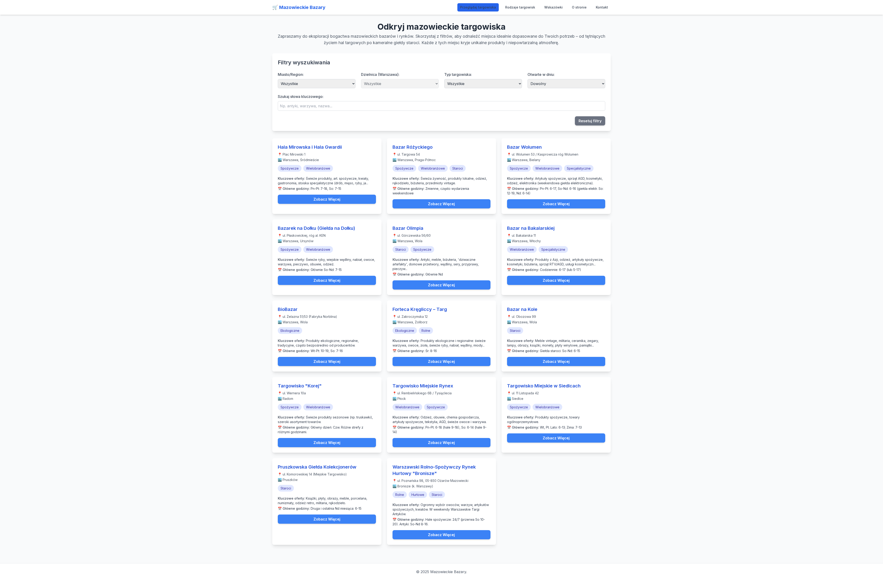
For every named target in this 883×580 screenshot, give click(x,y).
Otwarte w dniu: (541, 74)
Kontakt (602, 7)
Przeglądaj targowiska (478, 7)
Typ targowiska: (458, 74)
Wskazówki (553, 7)
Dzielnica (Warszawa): (380, 74)
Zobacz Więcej (326, 199)
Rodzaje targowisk (520, 7)
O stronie (579, 7)
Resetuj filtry (590, 121)
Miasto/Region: (291, 74)
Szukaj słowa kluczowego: (301, 96)
